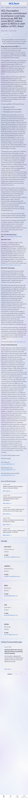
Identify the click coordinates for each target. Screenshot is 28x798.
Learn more (5, 645)
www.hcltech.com (21, 341)
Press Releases (8, 7)
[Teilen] (25, 34)
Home (2, 7)
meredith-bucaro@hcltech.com (12, 576)
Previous (22, 674)
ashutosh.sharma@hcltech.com (12, 557)
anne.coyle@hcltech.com (8, 464)
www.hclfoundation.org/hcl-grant (13, 236)
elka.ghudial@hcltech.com (8, 469)
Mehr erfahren (6, 491)
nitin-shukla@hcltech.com (11, 634)
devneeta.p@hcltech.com (8, 475)
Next (24, 674)
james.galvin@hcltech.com (11, 615)
